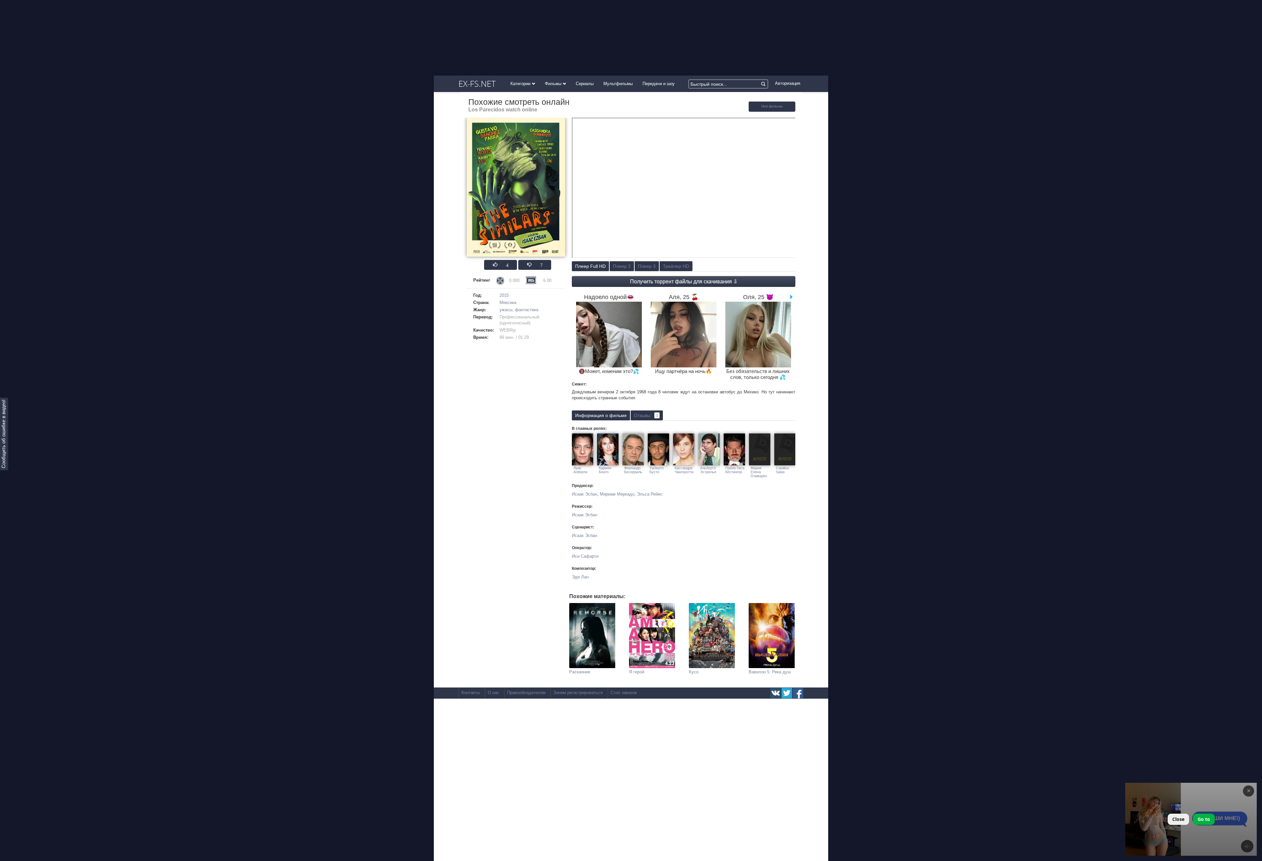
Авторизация (787, 83)
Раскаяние (579, 671)
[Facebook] (798, 693)
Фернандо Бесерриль (633, 470)
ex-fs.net (477, 83)
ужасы (506, 309)
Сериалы (585, 83)
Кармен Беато (605, 470)
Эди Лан (580, 576)
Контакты (470, 692)
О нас (493, 692)
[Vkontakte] (775, 693)
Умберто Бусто (656, 470)
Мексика (508, 302)
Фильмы (554, 83)
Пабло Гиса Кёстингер (734, 470)
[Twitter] (786, 693)
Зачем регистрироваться (578, 692)
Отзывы (646, 415)
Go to (1204, 819)
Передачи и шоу (659, 83)
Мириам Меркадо (617, 494)
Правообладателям (526, 692)
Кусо (693, 671)
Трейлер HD (676, 266)
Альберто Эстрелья (708, 470)
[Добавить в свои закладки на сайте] (772, 110)
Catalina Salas (782, 470)
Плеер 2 (622, 266)
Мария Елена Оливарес (759, 472)
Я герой (636, 671)
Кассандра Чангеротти (684, 470)
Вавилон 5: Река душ (770, 671)
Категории (521, 83)
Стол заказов (624, 692)
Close (1178, 819)
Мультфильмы (618, 83)
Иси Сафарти (585, 556)
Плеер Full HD (590, 266)
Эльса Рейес (650, 494)
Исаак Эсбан (584, 494)
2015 (504, 295)
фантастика (526, 309)
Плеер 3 (647, 266)
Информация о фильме (601, 415)
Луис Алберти (580, 470)
